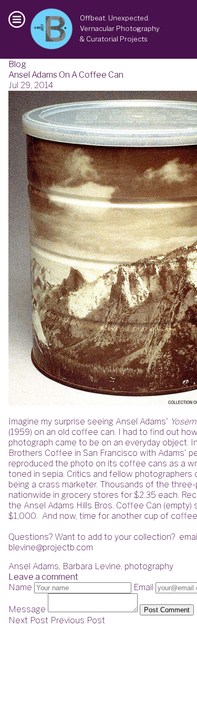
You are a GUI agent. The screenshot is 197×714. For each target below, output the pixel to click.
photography (149, 566)
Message (27, 609)
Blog (17, 64)
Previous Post (77, 620)
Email (143, 587)
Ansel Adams (33, 566)
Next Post (28, 620)
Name (20, 587)
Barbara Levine (92, 566)
